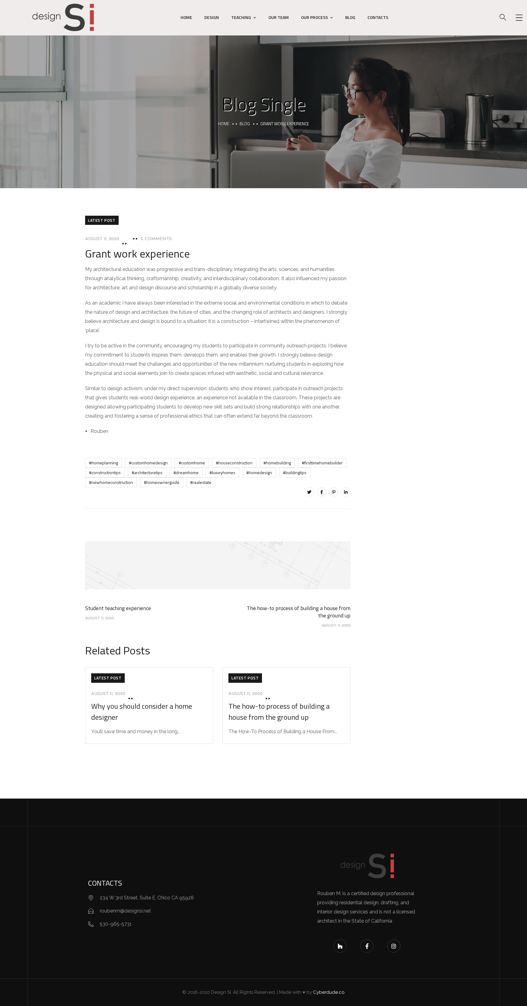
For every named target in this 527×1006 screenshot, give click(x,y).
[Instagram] (393, 946)
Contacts (377, 17)
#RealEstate (200, 482)
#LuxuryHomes (222, 472)
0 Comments (156, 239)
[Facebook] (321, 491)
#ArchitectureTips (147, 472)
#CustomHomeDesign (148, 462)
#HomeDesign (259, 472)
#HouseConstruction (234, 462)
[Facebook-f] (367, 946)
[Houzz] (339, 946)
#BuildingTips (295, 472)
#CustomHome (192, 462)
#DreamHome (186, 472)
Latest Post (102, 220)
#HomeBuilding (277, 462)
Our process (314, 17)
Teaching (241, 17)
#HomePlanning (103, 462)
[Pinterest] (333, 491)
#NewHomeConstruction (111, 482)
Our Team (278, 17)
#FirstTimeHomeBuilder (322, 462)
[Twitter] (309, 491)
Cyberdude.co (329, 992)
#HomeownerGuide (161, 482)
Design (211, 17)
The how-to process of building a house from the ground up (279, 711)
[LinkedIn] (345, 491)
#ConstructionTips (105, 472)
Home (186, 17)
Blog (350, 17)
